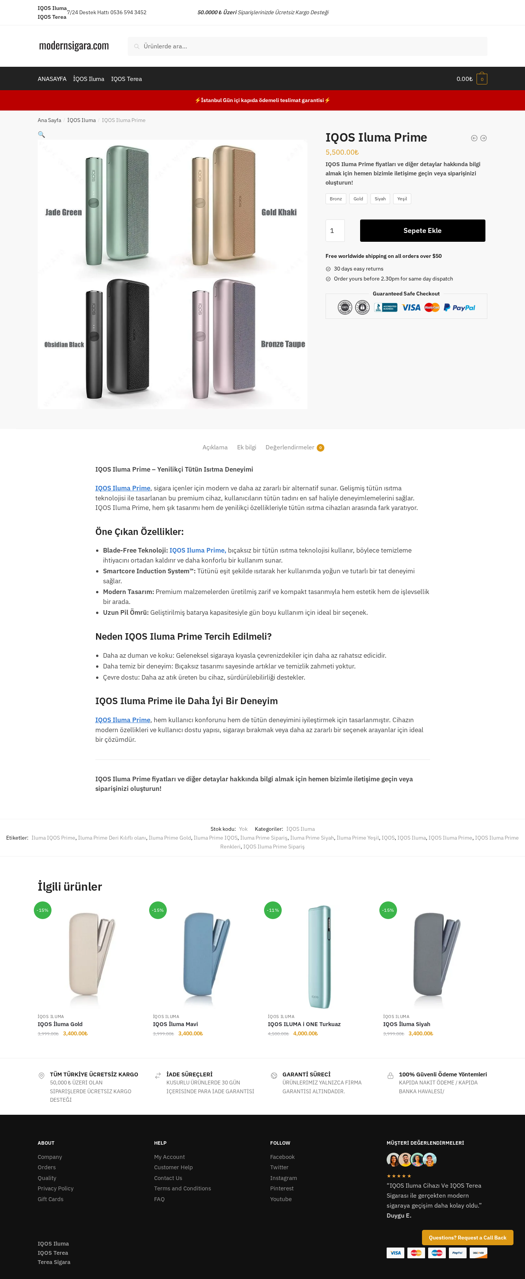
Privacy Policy (55, 1188)
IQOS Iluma (411, 837)
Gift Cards (50, 1199)
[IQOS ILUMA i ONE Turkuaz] (320, 957)
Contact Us (168, 1178)
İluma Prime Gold (170, 837)
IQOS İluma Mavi (175, 1024)
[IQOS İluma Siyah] (435, 957)
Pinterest (282, 1188)
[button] (41, 134)
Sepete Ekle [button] (89, 1048)
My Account (169, 1156)
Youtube (281, 1199)
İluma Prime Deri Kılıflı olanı (112, 837)
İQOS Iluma (81, 120)
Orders (47, 1167)
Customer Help (173, 1167)
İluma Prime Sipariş (263, 837)
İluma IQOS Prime (53, 837)
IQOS (388, 837)
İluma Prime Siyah (312, 837)
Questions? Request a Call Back (468, 1237)
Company (50, 1156)
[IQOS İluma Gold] (89, 957)
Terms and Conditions (182, 1188)
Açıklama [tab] (215, 447)
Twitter (279, 1167)
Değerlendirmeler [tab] (290, 447)
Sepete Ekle (423, 230)
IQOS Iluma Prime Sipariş (274, 846)
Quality (47, 1178)
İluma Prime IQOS (216, 837)
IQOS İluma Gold (60, 1024)
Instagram (283, 1178)
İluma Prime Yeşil (358, 837)
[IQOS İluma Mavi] (205, 957)
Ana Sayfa (49, 120)
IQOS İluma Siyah (406, 1024)
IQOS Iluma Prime (122, 488)
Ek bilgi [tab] (246, 447)
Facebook (282, 1156)
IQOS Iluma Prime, (197, 550)
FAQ (159, 1199)
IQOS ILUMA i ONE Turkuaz (304, 1024)
